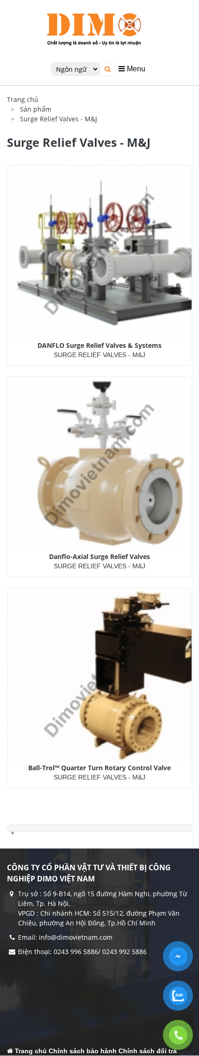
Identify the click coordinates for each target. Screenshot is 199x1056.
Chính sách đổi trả (147, 1051)
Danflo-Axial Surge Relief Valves (99, 556)
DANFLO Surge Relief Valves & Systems (99, 345)
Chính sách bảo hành (83, 1051)
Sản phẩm (35, 109)
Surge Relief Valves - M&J (58, 118)
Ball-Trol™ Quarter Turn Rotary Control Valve (99, 767)
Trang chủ (22, 99)
